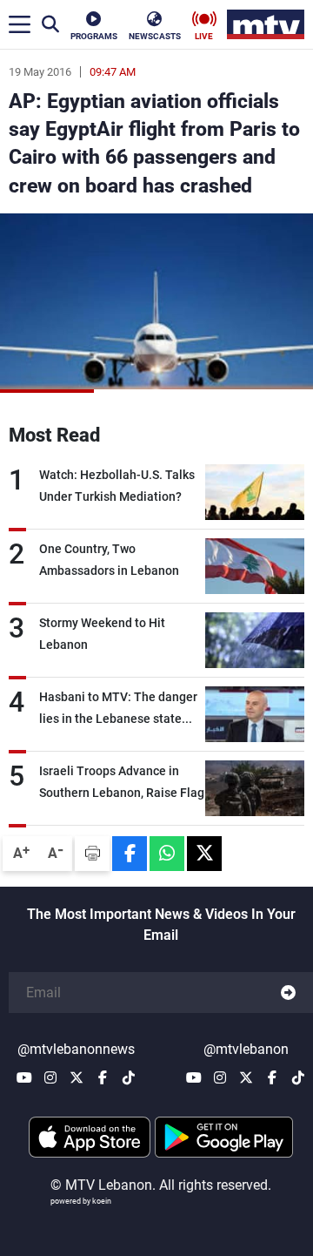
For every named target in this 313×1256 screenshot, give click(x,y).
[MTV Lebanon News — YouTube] (24, 1077)
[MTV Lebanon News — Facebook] (103, 1077)
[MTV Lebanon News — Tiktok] (129, 1077)
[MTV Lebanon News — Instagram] (50, 1077)
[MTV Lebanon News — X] (76, 1077)
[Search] (50, 24)
